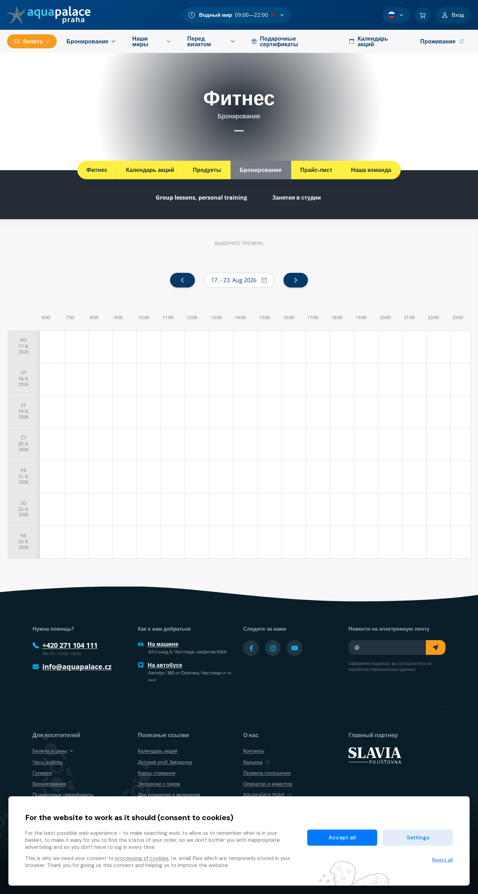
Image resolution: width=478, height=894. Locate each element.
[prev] (182, 280)
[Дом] (49, 15)
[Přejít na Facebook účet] (251, 648)
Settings (418, 837)
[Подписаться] (435, 647)
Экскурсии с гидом (159, 783)
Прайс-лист (316, 170)
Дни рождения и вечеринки (169, 794)
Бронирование (261, 170)
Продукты (207, 170)
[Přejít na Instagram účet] (273, 648)
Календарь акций (150, 170)
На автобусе (165, 665)
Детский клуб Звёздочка (165, 761)
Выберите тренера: (239, 243)
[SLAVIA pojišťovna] (375, 755)
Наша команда (371, 170)
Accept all (342, 837)
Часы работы (48, 761)
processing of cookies (142, 858)
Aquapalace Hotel (263, 794)
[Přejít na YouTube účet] (294, 648)
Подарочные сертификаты (63, 794)
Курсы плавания (156, 772)
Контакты (253, 750)
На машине (163, 644)
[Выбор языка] (396, 15)
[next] (295, 280)
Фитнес (96, 170)
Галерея (42, 772)
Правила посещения (267, 772)
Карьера (252, 761)
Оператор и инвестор (268, 783)
